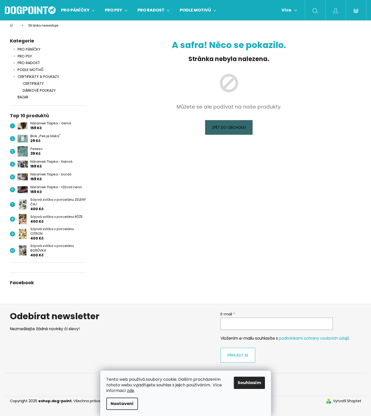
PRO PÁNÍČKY (29, 49)
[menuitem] (78, 10)
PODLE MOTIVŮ (30, 69)
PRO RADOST (29, 62)
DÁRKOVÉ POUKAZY (39, 90)
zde (130, 391)
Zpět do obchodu (229, 127)
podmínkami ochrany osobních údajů (314, 338)
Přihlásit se (237, 355)
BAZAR (23, 97)
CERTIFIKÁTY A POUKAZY (38, 76)
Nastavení (122, 404)
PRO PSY (25, 56)
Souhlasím (249, 383)
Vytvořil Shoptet (347, 401)
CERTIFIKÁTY (33, 83)
